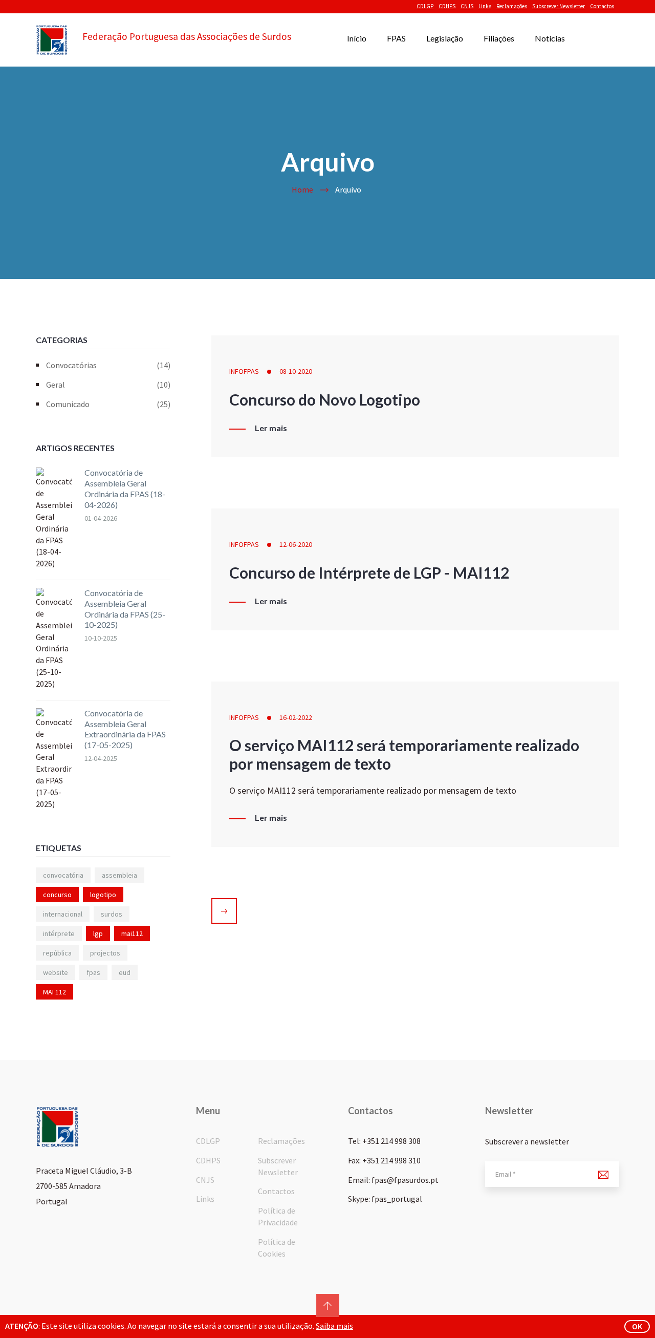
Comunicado (108, 404)
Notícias (550, 38)
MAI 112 (54, 991)
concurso (57, 894)
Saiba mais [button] (334, 1326)
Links (484, 6)
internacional (62, 914)
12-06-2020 (295, 544)
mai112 (132, 933)
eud (124, 972)
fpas (93, 972)
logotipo (103, 894)
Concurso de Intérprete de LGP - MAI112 (369, 572)
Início (356, 38)
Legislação (444, 38)
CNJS (467, 6)
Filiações (499, 38)
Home (302, 189)
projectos (105, 953)
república (57, 953)
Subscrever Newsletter (558, 6)
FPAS (396, 38)
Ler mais (271, 428)
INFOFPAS (244, 371)
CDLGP (425, 6)
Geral (108, 384)
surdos (111, 914)
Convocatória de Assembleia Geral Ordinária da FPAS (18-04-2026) (124, 488)
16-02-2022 (295, 717)
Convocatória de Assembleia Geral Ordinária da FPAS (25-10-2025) (124, 608)
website (55, 972)
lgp (98, 933)
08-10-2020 (295, 371)
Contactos (602, 6)
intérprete (59, 933)
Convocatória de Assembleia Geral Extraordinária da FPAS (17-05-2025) (125, 729)
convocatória (63, 875)
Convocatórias (108, 365)
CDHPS (447, 6)
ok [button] (637, 1326)
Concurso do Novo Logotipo (324, 399)
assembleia (119, 875)
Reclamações (511, 6)
